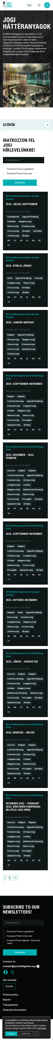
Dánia (9, 278)
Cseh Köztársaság (15, 401)
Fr (39, 636)
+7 (9, 580)
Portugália (26, 420)
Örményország (28, 226)
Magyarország (25, 221)
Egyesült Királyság (30, 217)
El (27, 240)
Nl (27, 707)
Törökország (13, 236)
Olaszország (12, 226)
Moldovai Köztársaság (33, 490)
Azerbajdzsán (13, 217)
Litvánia (10, 411)
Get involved (9, 980)
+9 (9, 245)
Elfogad (11, 1034)
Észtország (12, 617)
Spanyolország (28, 349)
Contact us (9, 961)
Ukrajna (25, 236)
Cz (15, 240)
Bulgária (10, 335)
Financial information (14, 1010)
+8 (9, 434)
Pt (15, 509)
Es (39, 240)
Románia (26, 231)
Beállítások (25, 1034)
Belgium (10, 396)
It (39, 778)
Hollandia (11, 221)
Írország (38, 278)
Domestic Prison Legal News (20, 169)
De (21, 240)
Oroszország (13, 231)
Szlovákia (37, 231)
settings (42, 1028)
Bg (9, 240)
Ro (33, 509)
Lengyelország (13, 283)
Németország (13, 415)
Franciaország (13, 406)
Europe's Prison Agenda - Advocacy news (23, 942)
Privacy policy (10, 994)
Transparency (10, 1004)
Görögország (13, 340)
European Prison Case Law (19, 173)
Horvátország (27, 617)
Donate (9, 986)
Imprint (7, 999)
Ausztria (11, 471)
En (33, 240)
